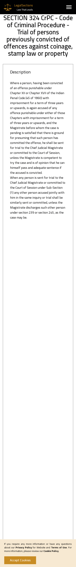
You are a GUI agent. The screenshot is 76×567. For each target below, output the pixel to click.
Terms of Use (59, 547)
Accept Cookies (20, 560)
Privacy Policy (24, 547)
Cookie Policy (51, 551)
